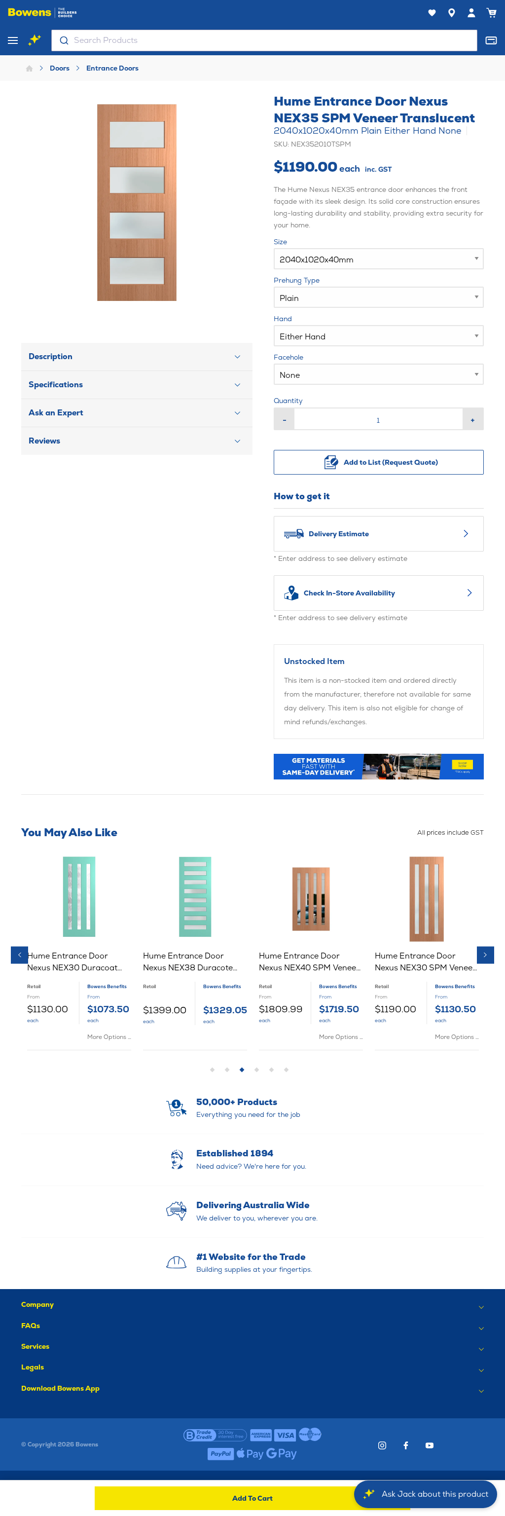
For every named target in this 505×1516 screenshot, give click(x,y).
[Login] (471, 13)
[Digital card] (491, 40)
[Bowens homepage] (42, 13)
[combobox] (264, 40)
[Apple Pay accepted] (250, 1454)
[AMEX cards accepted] (261, 1435)
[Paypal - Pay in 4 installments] (221, 1454)
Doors (60, 68)
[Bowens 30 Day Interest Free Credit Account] (215, 1435)
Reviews (44, 441)
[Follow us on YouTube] (429, 1445)
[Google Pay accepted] (281, 1454)
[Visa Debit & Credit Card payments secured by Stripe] (285, 1435)
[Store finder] (452, 13)
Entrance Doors (112, 68)
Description (50, 356)
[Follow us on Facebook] (406, 1445)
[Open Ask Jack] (34, 40)
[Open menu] (13, 40)
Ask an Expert (56, 412)
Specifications (56, 384)
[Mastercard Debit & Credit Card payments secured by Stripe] (310, 1435)
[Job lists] (432, 13)
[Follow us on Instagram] (382, 1445)
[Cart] (491, 13)
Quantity (288, 400)
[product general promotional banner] (379, 767)
